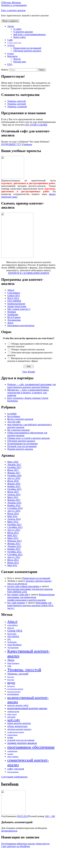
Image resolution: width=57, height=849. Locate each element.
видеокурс (11, 686)
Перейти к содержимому (14, 5)
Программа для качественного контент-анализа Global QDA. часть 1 (30, 605)
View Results (28, 371)
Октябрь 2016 (14, 475)
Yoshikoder (12, 314)
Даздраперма (14, 320)
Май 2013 (12, 535)
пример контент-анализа (22, 743)
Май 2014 (12, 516)
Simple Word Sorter (16, 306)
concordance (12, 625)
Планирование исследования (22, 443)
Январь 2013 (13, 543)
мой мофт (11, 717)
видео (11, 682)
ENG (9, 64)
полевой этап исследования (20, 740)
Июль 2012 (13, 560)
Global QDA (13, 295)
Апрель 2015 (14, 494)
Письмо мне (19, 61)
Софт (10, 40)
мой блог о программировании (29, 34)
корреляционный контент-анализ (27, 708)
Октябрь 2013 (14, 524)
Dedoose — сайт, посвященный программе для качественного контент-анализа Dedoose (31, 385)
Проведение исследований (27, 48)
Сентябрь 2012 (14, 554)
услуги (10, 45)
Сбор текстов (14, 42)
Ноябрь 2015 (13, 486)
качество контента (14, 691)
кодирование (13, 694)
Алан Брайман (14, 644)
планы (10, 737)
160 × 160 (50, 816)
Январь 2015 (13, 500)
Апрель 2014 (14, 519)
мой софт (13, 720)
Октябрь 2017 (14, 467)
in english (12, 413)
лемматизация (13, 711)
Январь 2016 (13, 483)
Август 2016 (13, 478)
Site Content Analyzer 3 (18, 309)
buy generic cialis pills (18, 594)
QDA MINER (14, 301)
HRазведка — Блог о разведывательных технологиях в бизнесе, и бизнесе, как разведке (28, 393)
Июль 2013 (13, 532)
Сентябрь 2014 (14, 508)
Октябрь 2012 (14, 551)
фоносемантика (13, 772)
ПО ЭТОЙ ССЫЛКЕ (36, 124)
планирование (12, 735)
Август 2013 (13, 530)
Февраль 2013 (14, 541)
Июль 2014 (13, 513)
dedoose (10, 628)
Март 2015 (12, 497)
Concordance (13, 292)
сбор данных (12, 757)
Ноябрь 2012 (13, 549)
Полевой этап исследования (21, 446)
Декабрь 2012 (14, 546)
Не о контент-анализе (18, 430)
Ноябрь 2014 (13, 505)
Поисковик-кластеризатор (20, 325)
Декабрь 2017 (14, 464)
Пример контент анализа (20, 449)
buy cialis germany (16, 602)
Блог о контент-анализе (13, 10)
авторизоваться (9, 830)
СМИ (9, 666)
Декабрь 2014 (14, 502)
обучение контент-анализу (19, 729)
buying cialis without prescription (23, 586)
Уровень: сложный (17, 106)
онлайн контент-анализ (15, 732)
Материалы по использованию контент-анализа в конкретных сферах (29, 359)
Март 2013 (12, 538)
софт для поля (15, 768)
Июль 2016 (13, 481)
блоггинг (10, 677)
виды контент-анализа (15, 689)
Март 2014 (12, 521)
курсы (10, 53)
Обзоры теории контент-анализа (28, 349)
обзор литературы (17, 726)
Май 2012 (12, 565)
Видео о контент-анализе (20, 419)
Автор (10, 26)
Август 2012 (13, 557)
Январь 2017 (13, 472)
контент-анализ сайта (17, 705)
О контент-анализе (23, 31)
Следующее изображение (14, 776)
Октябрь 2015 (14, 489)
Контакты (12, 56)
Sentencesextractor (16, 303)
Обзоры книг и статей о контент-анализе (28, 438)
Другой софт (14, 421)
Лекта (10, 322)
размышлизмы (12, 751)
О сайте (17, 29)
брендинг (10, 680)
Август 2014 (13, 511)
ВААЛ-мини (14, 317)
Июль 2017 (13, 470)
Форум (17, 59)
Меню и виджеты (10, 21)
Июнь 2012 (13, 562)
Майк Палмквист (13, 663)
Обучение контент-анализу (27, 50)
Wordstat (11, 312)
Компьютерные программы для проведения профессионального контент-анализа (31, 597)
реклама (10, 754)
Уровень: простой (16, 101)
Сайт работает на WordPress (15, 846)
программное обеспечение (31, 747)
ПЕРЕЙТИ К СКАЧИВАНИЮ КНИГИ (28, 273)
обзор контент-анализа (19, 723)
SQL (9, 639)
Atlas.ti (10, 290)
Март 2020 (12, 462)
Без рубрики (13, 416)
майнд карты (12, 714)
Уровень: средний (16, 104)
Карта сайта (19, 37)
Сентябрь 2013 (14, 527)
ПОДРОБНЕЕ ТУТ (11, 144)
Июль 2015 (13, 492)
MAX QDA (13, 298)
